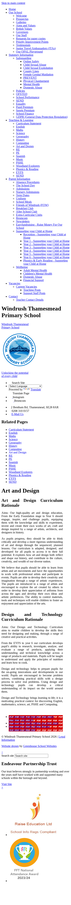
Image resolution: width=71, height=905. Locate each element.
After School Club (26, 211)
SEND (20, 100)
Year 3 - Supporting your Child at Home (46, 247)
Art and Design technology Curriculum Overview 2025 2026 (31, 718)
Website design (10, 746)
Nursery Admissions (27, 192)
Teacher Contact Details (30, 299)
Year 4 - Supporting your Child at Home (46, 250)
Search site (7, 755)
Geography (22, 136)
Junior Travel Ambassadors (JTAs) (36, 48)
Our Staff (21, 35)
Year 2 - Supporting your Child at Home (46, 244)
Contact (13, 296)
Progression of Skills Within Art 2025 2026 (33, 723)
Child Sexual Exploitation (38, 67)
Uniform (21, 198)
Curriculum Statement (28, 123)
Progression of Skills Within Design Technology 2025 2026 (29, 728)
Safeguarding (23, 58)
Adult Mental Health (35, 270)
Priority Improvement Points (32, 41)
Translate (36, 389)
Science (20, 133)
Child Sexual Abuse (34, 64)
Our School (15, 12)
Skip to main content (13, 3)
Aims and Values (26, 25)
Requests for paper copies (31, 38)
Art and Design (25, 146)
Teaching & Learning (21, 120)
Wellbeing (22, 267)
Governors (22, 32)
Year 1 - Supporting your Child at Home (46, 240)
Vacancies (14, 283)
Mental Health (31, 84)
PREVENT (30, 77)
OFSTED (21, 94)
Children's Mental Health (37, 273)
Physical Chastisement (36, 81)
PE (17, 152)
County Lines (31, 71)
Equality (21, 103)
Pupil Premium (24, 107)
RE (18, 149)
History (20, 139)
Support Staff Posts (34, 293)
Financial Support (33, 280)
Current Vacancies (26, 286)
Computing (22, 143)
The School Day (25, 185)
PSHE (19, 162)
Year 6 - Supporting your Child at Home (46, 257)
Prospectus (22, 18)
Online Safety (31, 61)
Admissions (22, 188)
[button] (10, 382)
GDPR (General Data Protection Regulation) (42, 116)
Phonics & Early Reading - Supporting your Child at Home (45, 262)
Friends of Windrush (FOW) (32, 205)
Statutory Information (21, 54)
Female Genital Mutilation (38, 74)
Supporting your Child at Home (34, 231)
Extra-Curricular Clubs (29, 214)
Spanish (20, 156)
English (20, 126)
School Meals (24, 201)
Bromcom (21, 218)
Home (12, 9)
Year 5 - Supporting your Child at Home (46, 254)
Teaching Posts (32, 289)
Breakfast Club (24, 208)
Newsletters (22, 221)
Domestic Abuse (32, 87)
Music (19, 159)
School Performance (27, 97)
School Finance (25, 113)
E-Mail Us (17, 414)
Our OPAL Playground (29, 51)
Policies (20, 90)
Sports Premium (25, 110)
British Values (24, 28)
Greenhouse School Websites (40, 746)
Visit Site (6, 784)
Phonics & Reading (27, 169)
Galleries (21, 22)
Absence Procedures (28, 182)
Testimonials (23, 45)
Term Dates (22, 195)
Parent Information (19, 178)
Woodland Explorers (28, 165)
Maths (19, 129)
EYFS (19, 172)
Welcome (21, 15)
